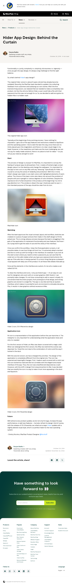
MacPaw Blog (34, 537)
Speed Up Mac (21, 534)
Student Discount (63, 530)
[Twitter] (14, 571)
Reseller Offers (35, 542)
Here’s (37, 4)
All (3, 20)
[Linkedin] (24, 571)
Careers (33, 547)
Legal (32, 549)
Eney (4, 530)
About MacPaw (35, 528)
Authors (33, 560)
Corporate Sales (62, 528)
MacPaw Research (36, 551)
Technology (34, 558)
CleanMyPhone (7, 535)
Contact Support (49, 530)
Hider (22, 77)
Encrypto (5, 548)
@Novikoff (43, 434)
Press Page (34, 544)
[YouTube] (19, 571)
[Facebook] (5, 571)
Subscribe (50, 503)
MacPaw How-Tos (35, 534)
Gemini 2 (5, 543)
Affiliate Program (35, 539)
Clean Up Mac (20, 557)
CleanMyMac (6, 533)
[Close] (3, 5)
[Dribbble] (28, 571)
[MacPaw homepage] (4, 582)
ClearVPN (5, 538)
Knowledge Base (49, 533)
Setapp (5, 540)
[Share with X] (62, 460)
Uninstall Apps (48, 543)
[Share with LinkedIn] (57, 460)
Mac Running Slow (22, 532)
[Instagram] (10, 571)
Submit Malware (48, 546)
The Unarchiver (7, 545)
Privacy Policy (51, 508)
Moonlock (5, 528)
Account (46, 528)
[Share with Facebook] (52, 460)
